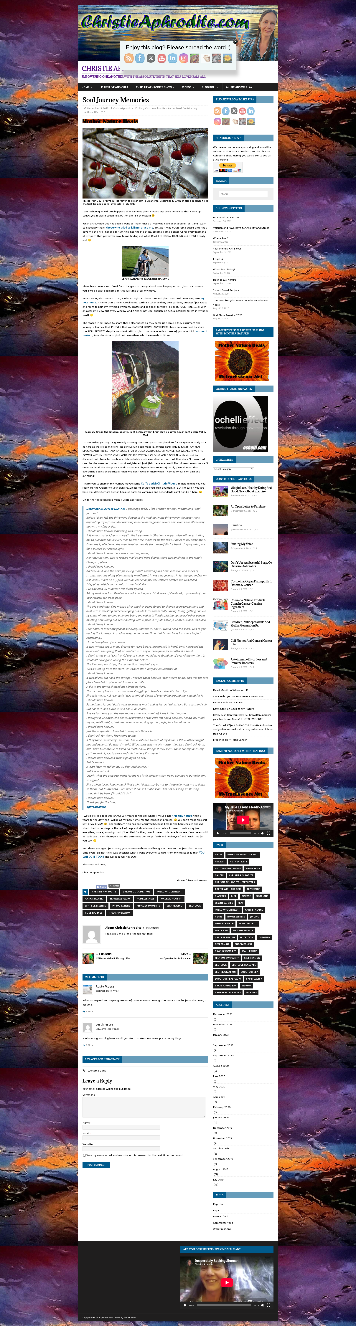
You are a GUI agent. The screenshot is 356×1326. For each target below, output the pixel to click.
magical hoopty (171, 899)
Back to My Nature (224, 280)
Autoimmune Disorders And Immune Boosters (249, 661)
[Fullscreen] (269, 833)
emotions (262, 896)
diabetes (220, 896)
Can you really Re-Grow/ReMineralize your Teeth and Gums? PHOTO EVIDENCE (242, 717)
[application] (243, 820)
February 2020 (222, 1107)
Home (85, 87)
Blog (141, 108)
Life (96, 112)
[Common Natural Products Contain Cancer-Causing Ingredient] (220, 608)
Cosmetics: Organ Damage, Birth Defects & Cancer (251, 583)
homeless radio (120, 899)
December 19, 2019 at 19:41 (107, 991)
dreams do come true (136, 892)
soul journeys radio (228, 979)
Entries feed (220, 1216)
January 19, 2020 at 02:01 (107, 1029)
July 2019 (218, 1180)
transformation (120, 913)
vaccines (251, 992)
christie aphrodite (104, 892)
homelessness (145, 899)
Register (218, 1204)
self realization (225, 972)
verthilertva (104, 1024)
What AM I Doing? (224, 269)
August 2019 (220, 1169)
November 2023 (222, 1024)
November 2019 (222, 1138)
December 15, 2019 (97, 108)
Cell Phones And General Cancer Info (251, 642)
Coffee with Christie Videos (159, 484)
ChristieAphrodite (123, 108)
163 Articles (152, 928)
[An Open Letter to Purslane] (220, 514)
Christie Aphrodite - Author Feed (163, 108)
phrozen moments (148, 906)
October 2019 (221, 1148)
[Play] (218, 833)
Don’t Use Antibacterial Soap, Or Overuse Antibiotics (251, 564)
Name (86, 1123)
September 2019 (223, 1159)
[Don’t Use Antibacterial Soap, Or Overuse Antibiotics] (220, 570)
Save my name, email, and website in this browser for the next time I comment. (134, 1155)
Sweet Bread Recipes (226, 290)
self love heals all (244, 965)
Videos (187, 87)
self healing (174, 906)
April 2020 (219, 1097)
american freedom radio (242, 855)
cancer (219, 875)
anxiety (220, 862)
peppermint (222, 944)
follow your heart (169, 892)
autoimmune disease (228, 868)
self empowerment (227, 958)
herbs (218, 917)
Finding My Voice (242, 544)
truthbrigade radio (228, 992)
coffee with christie (228, 889)
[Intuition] (220, 533)
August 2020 (221, 1066)
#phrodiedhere (96, 806)
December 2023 (222, 1014)
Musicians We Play (239, 87)
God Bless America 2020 (228, 315)
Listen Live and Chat (114, 87)
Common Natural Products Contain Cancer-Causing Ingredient (248, 603)
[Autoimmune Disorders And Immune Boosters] (220, 667)
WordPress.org (222, 1229)
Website (88, 1144)
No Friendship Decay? (226, 217)
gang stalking (94, 899)
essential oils (224, 903)
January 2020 (221, 1117)
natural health (225, 937)
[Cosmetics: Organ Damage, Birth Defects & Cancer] (220, 589)
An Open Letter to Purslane (248, 506)
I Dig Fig (218, 259)
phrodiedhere (121, 906)
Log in (216, 1210)
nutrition (246, 937)
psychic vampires (225, 951)
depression (253, 889)
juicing (254, 917)
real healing (249, 951)
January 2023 (221, 1035)
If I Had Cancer (238, 740)
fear (240, 903)
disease (246, 896)
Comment (89, 1095)
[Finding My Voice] (220, 551)
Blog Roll (209, 87)
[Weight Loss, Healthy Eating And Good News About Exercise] (220, 495)
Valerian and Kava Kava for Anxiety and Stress (241, 228)
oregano (264, 937)
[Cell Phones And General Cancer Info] (220, 648)
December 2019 (222, 1128)
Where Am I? (221, 238)
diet (233, 896)
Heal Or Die (220, 734)
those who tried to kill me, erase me (129, 228)
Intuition (236, 525)
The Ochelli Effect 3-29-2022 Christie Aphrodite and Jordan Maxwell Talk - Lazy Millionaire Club (242, 727)
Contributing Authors (234, 479)
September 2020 (223, 1055)
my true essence (95, 906)
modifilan (221, 931)
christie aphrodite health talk (235, 882)
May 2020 (219, 1086)
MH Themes (130, 1318)
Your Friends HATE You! (227, 249)
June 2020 (219, 1076)
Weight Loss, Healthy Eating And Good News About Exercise (251, 489)
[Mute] (263, 833)
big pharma (253, 868)
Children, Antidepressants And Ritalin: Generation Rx (250, 623)
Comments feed (223, 1223)
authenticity (238, 862)
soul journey (93, 913)
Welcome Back (97, 1071)
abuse (218, 855)
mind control (248, 923)
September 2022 (223, 1045)
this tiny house (182, 816)
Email (86, 1133)
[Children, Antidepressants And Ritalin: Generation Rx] (220, 629)
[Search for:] (243, 194)
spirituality (254, 979)
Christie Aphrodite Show (154, 87)
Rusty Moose (105, 986)
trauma (246, 986)
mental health (224, 923)
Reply (89, 1011)
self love (195, 906)
